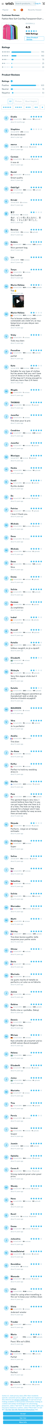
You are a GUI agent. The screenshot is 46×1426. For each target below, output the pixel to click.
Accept (23, 1413)
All (10, 101)
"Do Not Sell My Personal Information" (20, 1409)
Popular (5, 10)
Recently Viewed (34, 10)
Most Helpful (31, 101)
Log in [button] (38, 3)
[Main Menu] (2, 4)
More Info (23, 1422)
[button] (34, 3)
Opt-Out (23, 1418)
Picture (18, 101)
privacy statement (21, 1400)
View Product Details (32, 38)
